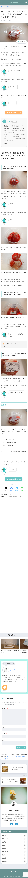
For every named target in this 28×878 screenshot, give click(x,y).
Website (4, 690)
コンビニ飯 (9, 496)
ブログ (14, 835)
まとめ (5, 143)
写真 (14, 842)
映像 (14, 848)
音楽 (14, 861)
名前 (4, 727)
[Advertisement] (14, 565)
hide (14, 121)
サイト (3, 740)
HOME (14, 872)
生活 (9, 494)
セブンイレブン (18, 496)
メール (4, 733)
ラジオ (14, 838)
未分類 (14, 851)
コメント (5, 708)
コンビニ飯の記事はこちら (14, 112)
